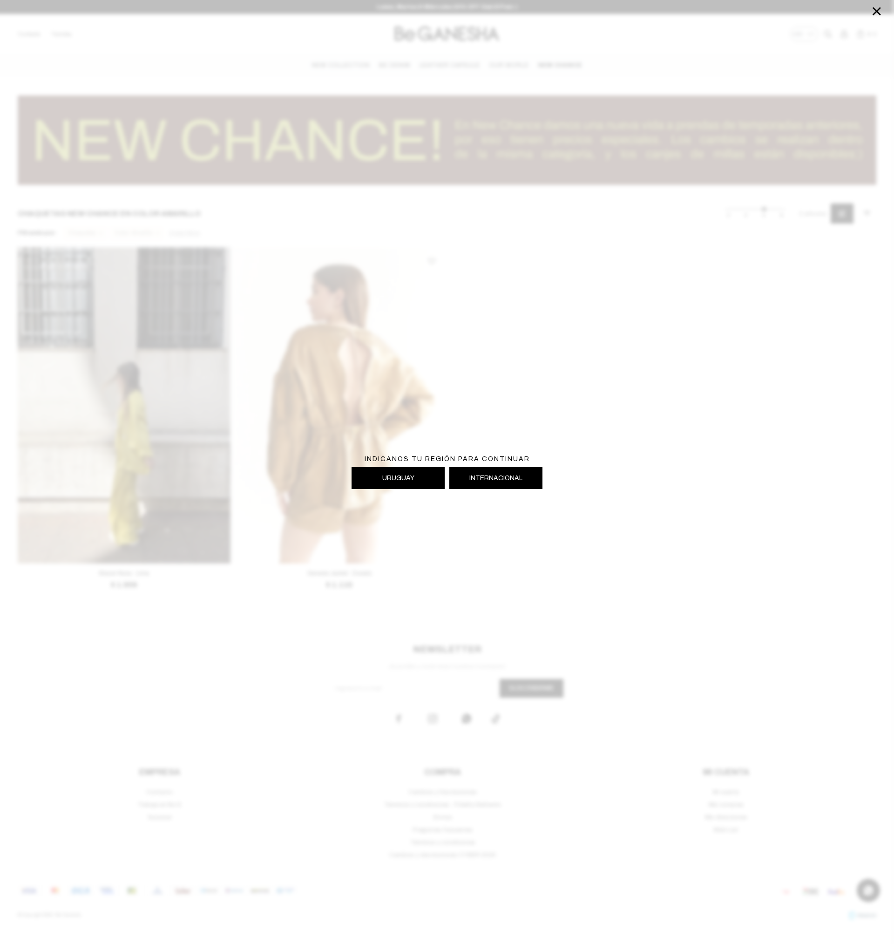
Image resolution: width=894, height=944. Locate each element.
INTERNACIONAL (495, 478)
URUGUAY (398, 478)
